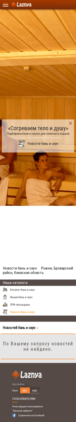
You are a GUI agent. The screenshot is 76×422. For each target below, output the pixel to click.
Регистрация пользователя (27, 406)
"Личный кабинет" (22, 410)
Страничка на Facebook (31, 415)
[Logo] (21, 4)
